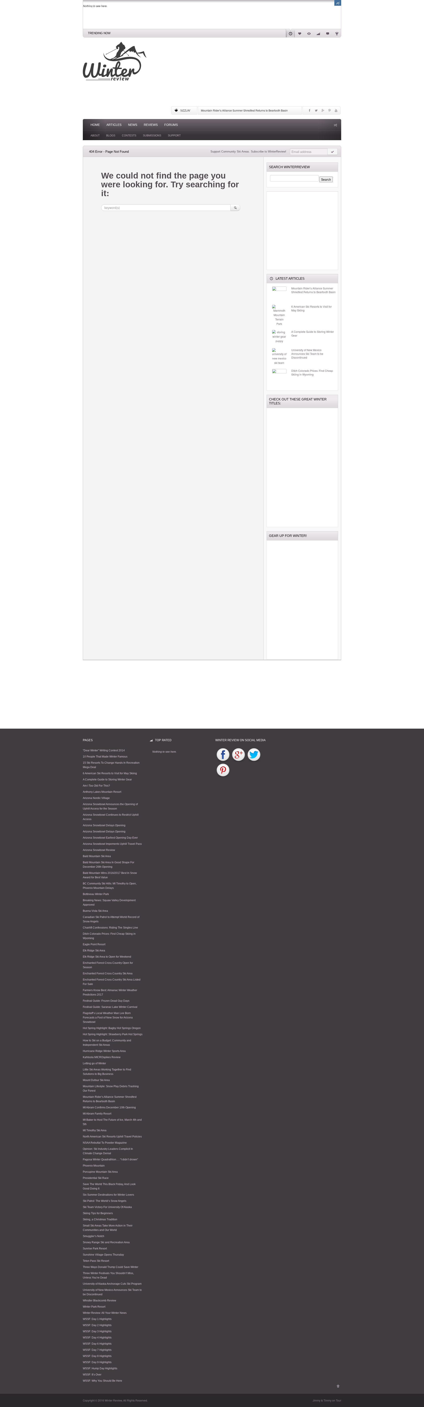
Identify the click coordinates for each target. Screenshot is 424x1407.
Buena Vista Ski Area (95, 910)
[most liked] (299, 33)
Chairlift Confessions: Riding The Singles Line (110, 927)
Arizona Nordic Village (96, 798)
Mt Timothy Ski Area (94, 1130)
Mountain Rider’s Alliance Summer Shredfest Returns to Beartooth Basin (244, 110)
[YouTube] (336, 111)
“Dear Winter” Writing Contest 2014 (104, 750)
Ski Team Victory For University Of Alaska (107, 1207)
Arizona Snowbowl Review (99, 850)
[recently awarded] (336, 33)
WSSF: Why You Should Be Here (102, 1380)
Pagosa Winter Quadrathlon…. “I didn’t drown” (110, 1159)
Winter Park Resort (94, 1306)
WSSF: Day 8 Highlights (97, 1356)
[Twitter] (316, 111)
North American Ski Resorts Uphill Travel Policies (112, 1136)
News (132, 125)
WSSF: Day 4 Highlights (97, 1337)
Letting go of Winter (94, 1063)
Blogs (110, 135)
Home (95, 125)
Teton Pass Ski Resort (96, 1260)
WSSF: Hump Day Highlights (100, 1368)
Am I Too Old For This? (96, 785)
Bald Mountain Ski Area (97, 856)
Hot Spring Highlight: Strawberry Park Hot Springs (112, 1034)
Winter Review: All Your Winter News (105, 1312)
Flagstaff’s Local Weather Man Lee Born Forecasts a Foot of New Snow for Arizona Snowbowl (108, 1018)
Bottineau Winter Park (96, 894)
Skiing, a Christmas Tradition (100, 1219)
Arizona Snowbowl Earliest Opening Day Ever (110, 837)
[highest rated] (318, 33)
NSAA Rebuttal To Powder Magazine (105, 1142)
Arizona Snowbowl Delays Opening (104, 825)
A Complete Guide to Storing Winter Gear (312, 333)
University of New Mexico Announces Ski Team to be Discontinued (307, 353)
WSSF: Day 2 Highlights (97, 1325)
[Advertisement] (256, 73)
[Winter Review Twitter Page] (253, 754)
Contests (129, 135)
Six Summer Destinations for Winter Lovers (108, 1194)
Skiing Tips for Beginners (98, 1213)
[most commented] (327, 33)
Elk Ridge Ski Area (94, 950)
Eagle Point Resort (94, 944)
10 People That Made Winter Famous (105, 756)
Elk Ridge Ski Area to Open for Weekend (107, 956)
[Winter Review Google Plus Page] (238, 754)
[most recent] (290, 33)
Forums (171, 125)
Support (174, 135)
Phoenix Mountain (94, 1165)
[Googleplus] (323, 111)
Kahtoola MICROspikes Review (102, 1057)
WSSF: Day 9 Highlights (97, 1362)
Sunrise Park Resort (95, 1248)
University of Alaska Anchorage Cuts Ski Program (112, 1283)
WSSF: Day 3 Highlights (97, 1331)
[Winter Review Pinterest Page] (223, 770)
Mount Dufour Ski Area (96, 1080)
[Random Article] (335, 125)
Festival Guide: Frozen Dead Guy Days (106, 1000)
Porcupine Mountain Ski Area (100, 1171)
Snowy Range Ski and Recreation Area (106, 1242)
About (95, 135)
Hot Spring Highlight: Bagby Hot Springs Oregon (112, 1028)
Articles (113, 125)
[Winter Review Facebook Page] (223, 754)
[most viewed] (309, 33)
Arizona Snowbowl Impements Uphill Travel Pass (112, 843)
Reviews (151, 125)
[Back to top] (338, 1386)
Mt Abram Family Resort (97, 1113)
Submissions (152, 135)
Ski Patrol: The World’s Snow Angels (104, 1200)
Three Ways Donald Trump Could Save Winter (110, 1267)
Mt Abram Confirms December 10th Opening (109, 1107)
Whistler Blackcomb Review (99, 1300)
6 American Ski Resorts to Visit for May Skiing (311, 308)
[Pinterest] (329, 111)
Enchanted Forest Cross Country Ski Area (107, 973)
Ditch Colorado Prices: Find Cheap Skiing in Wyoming (312, 372)
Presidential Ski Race (96, 1178)
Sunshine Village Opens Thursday (103, 1254)
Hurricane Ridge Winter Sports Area (104, 1051)
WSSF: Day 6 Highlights (97, 1343)
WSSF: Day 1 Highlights (97, 1319)
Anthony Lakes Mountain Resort (102, 791)
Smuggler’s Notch (93, 1236)
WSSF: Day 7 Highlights (97, 1349)
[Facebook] (309, 111)
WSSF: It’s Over (92, 1374)
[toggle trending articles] (337, 3)
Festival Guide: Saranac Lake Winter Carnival (110, 1007)
